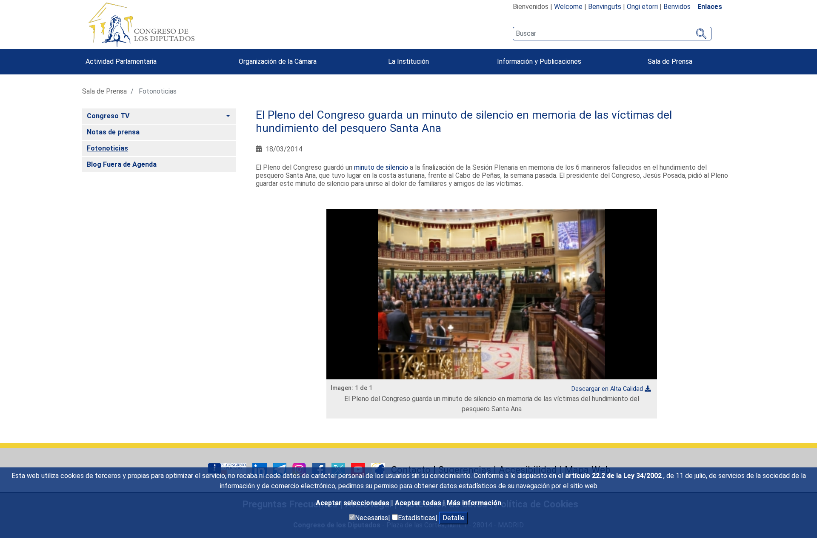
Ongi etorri (642, 7)
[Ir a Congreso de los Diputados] (141, 25)
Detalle (454, 518)
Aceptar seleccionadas (353, 503)
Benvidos (677, 7)
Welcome (568, 7)
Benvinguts (604, 7)
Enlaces (709, 7)
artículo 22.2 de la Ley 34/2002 (614, 476)
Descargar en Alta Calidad (607, 389)
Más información (474, 503)
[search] (612, 33)
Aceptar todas (419, 503)
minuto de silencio (381, 167)
